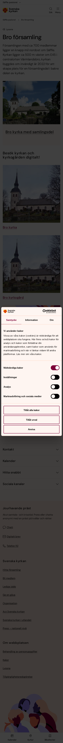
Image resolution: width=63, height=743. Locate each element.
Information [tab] (31, 320)
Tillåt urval (31, 419)
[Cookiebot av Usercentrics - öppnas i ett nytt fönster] (46, 311)
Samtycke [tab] (11, 320)
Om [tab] (52, 320)
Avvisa (31, 429)
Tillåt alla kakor (32, 410)
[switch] (55, 377)
